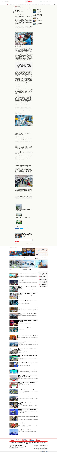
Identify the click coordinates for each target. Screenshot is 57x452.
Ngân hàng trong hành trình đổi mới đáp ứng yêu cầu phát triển (27, 349)
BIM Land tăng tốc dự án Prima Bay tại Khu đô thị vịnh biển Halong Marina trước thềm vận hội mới (27, 376)
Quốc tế (30, 4)
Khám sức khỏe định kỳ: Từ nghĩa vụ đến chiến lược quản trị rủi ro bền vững (28, 416)
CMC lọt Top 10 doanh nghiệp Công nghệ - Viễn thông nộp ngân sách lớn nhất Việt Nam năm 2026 (41, 258)
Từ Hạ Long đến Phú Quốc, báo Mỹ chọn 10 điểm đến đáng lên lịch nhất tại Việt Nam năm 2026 (27, 396)
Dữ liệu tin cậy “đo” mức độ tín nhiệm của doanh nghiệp (27, 409)
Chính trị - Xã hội (10, 4)
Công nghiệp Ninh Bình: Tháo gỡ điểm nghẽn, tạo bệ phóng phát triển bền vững (27, 342)
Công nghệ (45, 4)
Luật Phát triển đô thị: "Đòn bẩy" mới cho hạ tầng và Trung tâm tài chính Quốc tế (28, 280)
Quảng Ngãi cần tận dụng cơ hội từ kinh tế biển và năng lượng (27, 382)
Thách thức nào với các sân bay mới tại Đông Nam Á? (39, 9)
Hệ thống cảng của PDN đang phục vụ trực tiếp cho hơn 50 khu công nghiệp (15, 257)
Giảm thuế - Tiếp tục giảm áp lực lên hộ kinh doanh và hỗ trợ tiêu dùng (27, 403)
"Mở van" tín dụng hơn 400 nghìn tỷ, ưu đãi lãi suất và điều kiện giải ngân (27, 287)
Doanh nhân (18, 4)
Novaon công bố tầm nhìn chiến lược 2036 (24, 429)
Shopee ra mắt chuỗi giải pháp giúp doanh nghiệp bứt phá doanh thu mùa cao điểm (27, 423)
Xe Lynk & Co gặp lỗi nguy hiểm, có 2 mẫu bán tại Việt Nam (27, 313)
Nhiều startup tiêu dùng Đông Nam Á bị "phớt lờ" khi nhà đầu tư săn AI (27, 300)
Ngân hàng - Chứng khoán (34, 4)
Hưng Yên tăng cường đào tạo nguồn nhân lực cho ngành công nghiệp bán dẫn (39, 15)
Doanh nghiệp (15, 4)
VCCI (13, 4)
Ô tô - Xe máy (48, 4)
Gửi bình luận (17, 241)
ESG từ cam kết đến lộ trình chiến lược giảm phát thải (16, 269)
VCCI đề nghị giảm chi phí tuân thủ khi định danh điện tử (27, 293)
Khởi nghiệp (24, 4)
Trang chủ (16, 6)
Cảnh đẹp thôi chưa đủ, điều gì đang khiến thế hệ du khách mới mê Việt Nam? (28, 321)
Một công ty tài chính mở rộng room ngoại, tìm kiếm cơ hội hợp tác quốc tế (28, 257)
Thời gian (28, 243)
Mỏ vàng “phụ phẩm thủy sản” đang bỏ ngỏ (41, 268)
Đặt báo (48, 1)
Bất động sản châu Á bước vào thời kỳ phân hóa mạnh (39, 12)
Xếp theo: (27, 243)
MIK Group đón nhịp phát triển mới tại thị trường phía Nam (27, 389)
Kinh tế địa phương (42, 4)
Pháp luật (22, 4)
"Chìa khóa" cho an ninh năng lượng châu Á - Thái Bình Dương (39, 18)
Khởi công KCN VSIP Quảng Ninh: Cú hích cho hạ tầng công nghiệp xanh (27, 369)
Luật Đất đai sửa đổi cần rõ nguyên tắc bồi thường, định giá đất (27, 335)
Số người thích (31, 243)
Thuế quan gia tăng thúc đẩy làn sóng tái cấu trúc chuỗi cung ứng (39, 20)
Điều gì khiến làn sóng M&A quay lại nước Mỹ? (25, 327)
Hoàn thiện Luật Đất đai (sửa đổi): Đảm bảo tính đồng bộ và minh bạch (27, 273)
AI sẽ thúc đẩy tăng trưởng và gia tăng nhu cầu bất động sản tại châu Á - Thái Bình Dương (39, 24)
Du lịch (38, 4)
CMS (43, 451)
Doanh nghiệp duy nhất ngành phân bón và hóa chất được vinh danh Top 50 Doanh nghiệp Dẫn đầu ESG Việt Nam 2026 (27, 362)
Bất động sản (27, 4)
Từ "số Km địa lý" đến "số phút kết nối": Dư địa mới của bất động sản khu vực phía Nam (27, 234)
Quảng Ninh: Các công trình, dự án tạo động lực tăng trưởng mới (27, 356)
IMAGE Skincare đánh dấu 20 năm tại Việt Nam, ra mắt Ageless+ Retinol (28, 269)
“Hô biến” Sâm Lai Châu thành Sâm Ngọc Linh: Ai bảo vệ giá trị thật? (27, 307)
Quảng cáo (51, 1)
